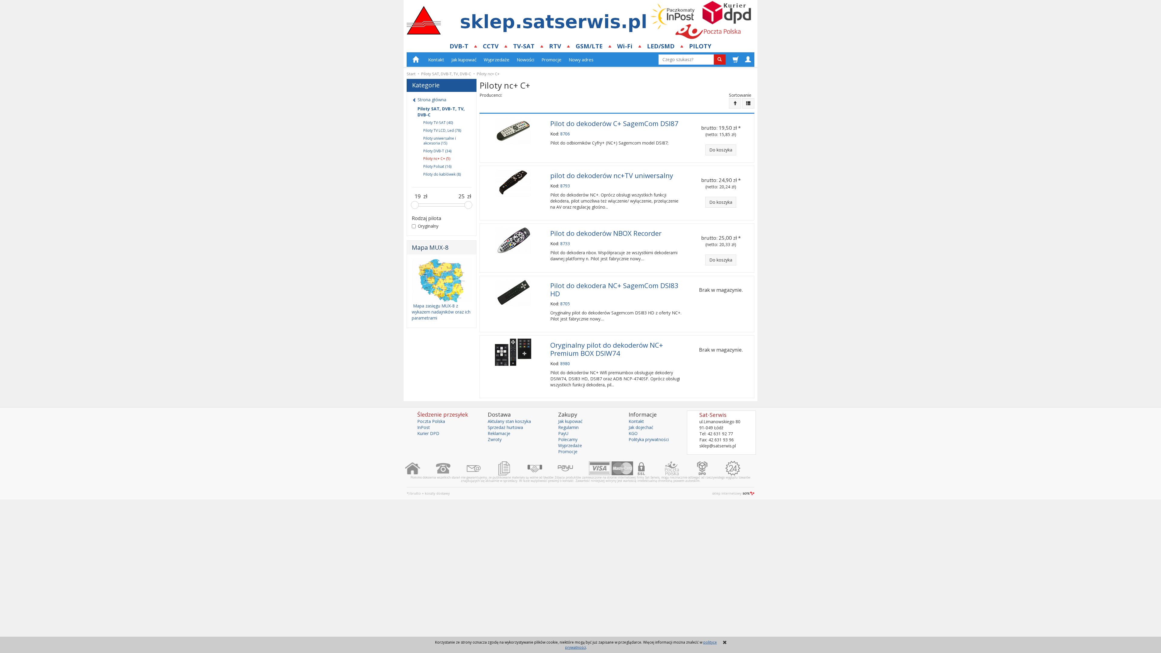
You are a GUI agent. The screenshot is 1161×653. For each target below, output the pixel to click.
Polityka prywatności (649, 439)
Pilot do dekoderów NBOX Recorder (606, 233)
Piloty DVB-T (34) (437, 151)
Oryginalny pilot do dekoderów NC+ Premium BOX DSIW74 (606, 349)
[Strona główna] (420, 468)
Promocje (551, 60)
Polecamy (567, 439)
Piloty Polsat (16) (437, 166)
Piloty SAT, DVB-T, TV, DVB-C (441, 112)
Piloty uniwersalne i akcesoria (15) (439, 141)
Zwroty (495, 439)
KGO (633, 433)
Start (411, 73)
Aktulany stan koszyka (509, 421)
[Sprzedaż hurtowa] (542, 468)
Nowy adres (581, 60)
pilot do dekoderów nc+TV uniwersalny (611, 175)
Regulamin (568, 427)
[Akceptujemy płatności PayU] (573, 468)
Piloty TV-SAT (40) (438, 122)
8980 (565, 363)
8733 (565, 243)
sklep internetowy (727, 493)
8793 (565, 186)
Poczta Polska (431, 421)
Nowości (525, 60)
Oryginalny (428, 226)
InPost (423, 427)
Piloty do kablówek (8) (442, 174)
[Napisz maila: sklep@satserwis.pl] (481, 468)
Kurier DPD (428, 433)
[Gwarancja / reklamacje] (740, 468)
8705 (565, 304)
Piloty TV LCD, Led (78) (442, 130)
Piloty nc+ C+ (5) (436, 158)
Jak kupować (463, 60)
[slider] (415, 205)
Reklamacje (499, 433)
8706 (565, 134)
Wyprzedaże (496, 60)
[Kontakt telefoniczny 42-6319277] (451, 468)
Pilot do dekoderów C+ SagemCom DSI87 (614, 123)
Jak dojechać (641, 427)
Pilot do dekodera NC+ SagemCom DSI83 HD (614, 289)
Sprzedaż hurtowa (505, 427)
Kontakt (436, 60)
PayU (563, 433)
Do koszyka (720, 150)
